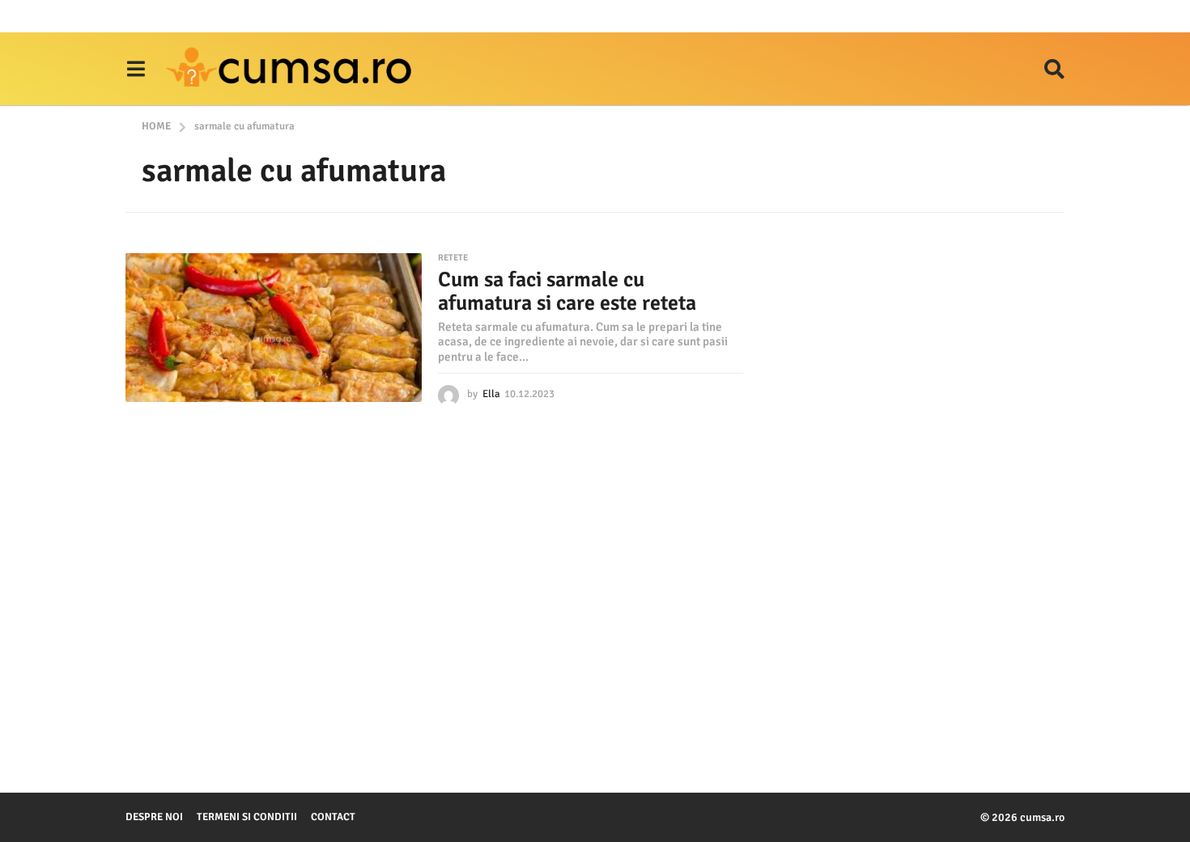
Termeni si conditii (247, 816)
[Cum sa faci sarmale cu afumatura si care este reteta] (273, 327)
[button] (135, 69)
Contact (333, 816)
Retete (453, 258)
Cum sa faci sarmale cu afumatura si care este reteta (567, 291)
